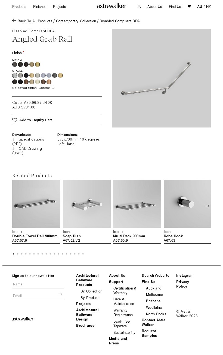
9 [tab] (46, 254)
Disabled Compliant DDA (120, 20)
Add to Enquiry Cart (35, 120)
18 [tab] (83, 254)
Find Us (175, 6)
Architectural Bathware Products (87, 280)
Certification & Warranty (125, 290)
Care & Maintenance (123, 301)
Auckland (153, 288)
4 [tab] (25, 254)
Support (116, 281)
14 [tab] (66, 254)
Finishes (40, 6)
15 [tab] (70, 254)
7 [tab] (38, 254)
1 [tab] (13, 254)
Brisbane (153, 300)
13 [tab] (62, 254)
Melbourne (154, 294)
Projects (59, 6)
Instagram (185, 275)
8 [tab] (42, 254)
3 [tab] (21, 254)
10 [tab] (50, 254)
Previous (15, 206)
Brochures (85, 325)
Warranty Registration (123, 312)
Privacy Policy (182, 284)
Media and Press (118, 340)
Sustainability (124, 332)
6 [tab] (34, 254)
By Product (89, 297)
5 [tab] (30, 254)
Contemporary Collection (76, 20)
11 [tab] (54, 254)
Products (19, 6)
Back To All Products (35, 20)
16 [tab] (74, 254)
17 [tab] (79, 254)
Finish (18, 53)
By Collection (91, 291)
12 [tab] (58, 254)
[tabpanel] (36, 212)
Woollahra (154, 307)
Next (207, 206)
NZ (208, 6)
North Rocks (156, 314)
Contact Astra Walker (153, 322)
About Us (154, 6)
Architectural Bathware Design (87, 314)
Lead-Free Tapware (121, 323)
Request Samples (149, 333)
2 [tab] (17, 254)
